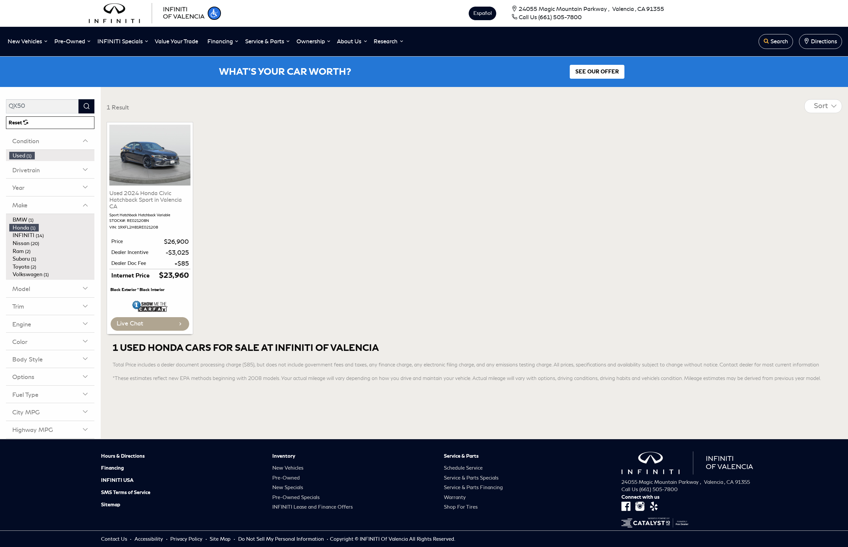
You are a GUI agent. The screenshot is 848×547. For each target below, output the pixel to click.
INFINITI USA (117, 480)
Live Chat (130, 323)
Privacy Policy (187, 539)
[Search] (86, 106)
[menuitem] (52, 156)
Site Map (221, 539)
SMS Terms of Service (125, 492)
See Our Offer (597, 71)
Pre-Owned (286, 478)
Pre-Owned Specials (296, 497)
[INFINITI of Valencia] (147, 12)
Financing (112, 468)
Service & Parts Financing (473, 487)
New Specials (287, 487)
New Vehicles (287, 468)
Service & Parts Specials (471, 478)
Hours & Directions (123, 456)
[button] (214, 13)
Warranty (455, 497)
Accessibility (149, 539)
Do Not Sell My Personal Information (281, 539)
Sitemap (110, 505)
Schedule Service (463, 468)
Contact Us (115, 539)
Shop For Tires (461, 507)
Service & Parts (461, 456)
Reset (16, 123)
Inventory (283, 456)
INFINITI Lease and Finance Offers (312, 507)
